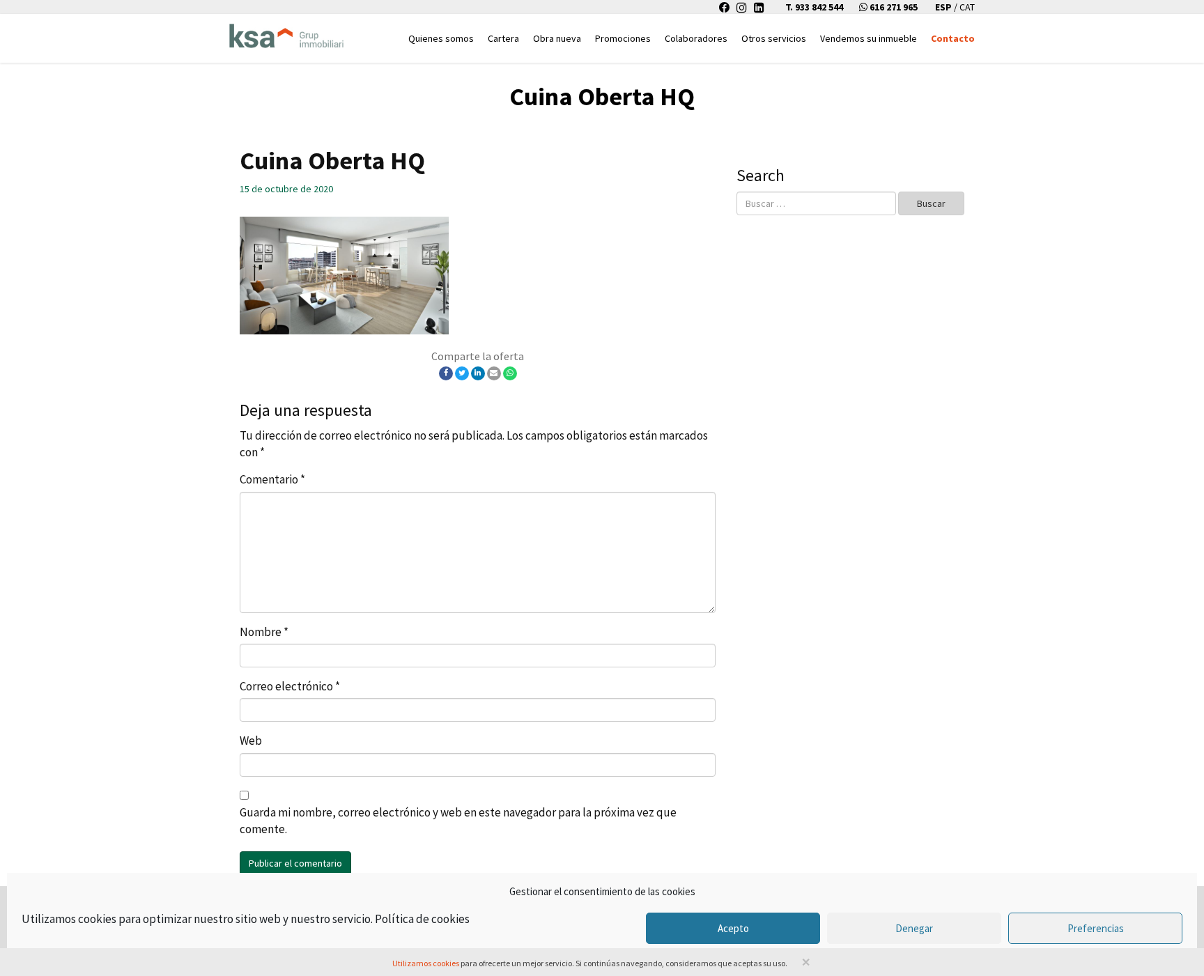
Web (251, 740)
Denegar (914, 928)
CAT (967, 7)
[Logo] (286, 32)
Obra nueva (557, 38)
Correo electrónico (290, 686)
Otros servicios (773, 38)
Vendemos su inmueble (868, 38)
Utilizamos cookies (425, 963)
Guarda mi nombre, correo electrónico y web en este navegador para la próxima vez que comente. (458, 821)
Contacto (953, 38)
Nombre (264, 632)
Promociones (623, 38)
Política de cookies (422, 919)
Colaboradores (696, 38)
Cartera (503, 38)
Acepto (733, 928)
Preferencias (1095, 928)
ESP (944, 7)
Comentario (272, 479)
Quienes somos (441, 38)
